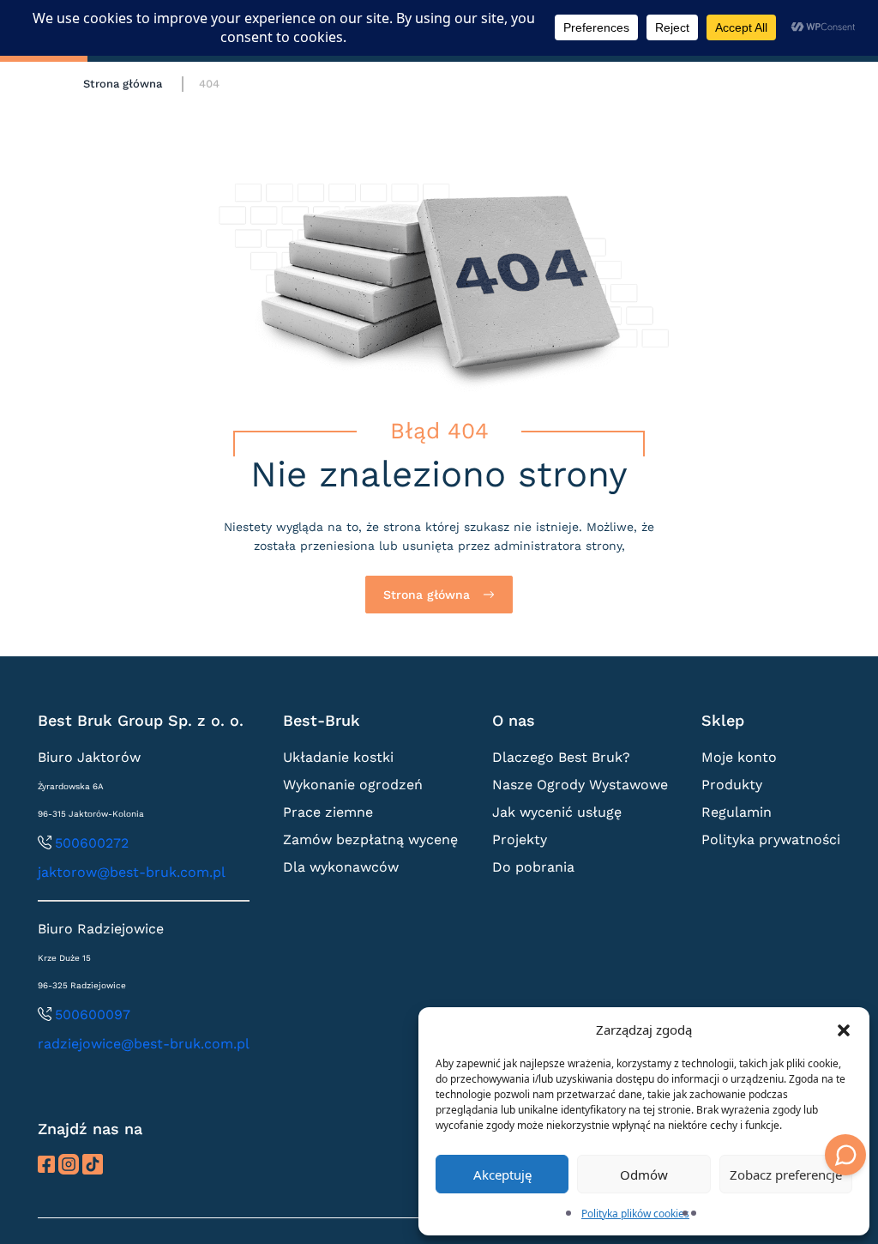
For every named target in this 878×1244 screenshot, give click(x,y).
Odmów (644, 1174)
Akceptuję (502, 1174)
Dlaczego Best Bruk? (561, 757)
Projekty (519, 839)
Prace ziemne (328, 812)
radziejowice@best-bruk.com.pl (144, 1044)
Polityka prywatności (770, 839)
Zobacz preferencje (786, 1174)
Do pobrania (533, 867)
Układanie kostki (338, 757)
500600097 (92, 1014)
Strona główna (122, 83)
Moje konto (739, 757)
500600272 (92, 843)
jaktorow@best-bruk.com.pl (132, 872)
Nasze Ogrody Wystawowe (580, 784)
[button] (843, 1029)
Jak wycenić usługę (557, 812)
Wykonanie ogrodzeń (353, 784)
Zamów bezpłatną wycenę (370, 839)
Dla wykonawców (341, 867)
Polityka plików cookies (635, 1213)
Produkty (731, 784)
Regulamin (736, 812)
